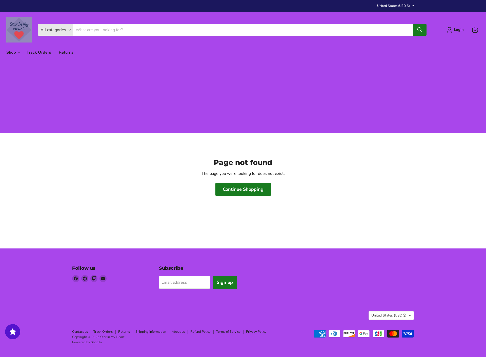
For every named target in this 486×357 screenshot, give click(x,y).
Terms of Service (228, 331)
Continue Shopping (243, 189)
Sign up (225, 282)
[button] (456, 30)
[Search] (420, 30)
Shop (11, 52)
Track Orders (39, 52)
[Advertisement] (243, 97)
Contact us (80, 331)
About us (178, 331)
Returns (66, 52)
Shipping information (150, 331)
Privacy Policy (256, 331)
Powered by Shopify (87, 342)
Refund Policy (200, 331)
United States (393, 6)
